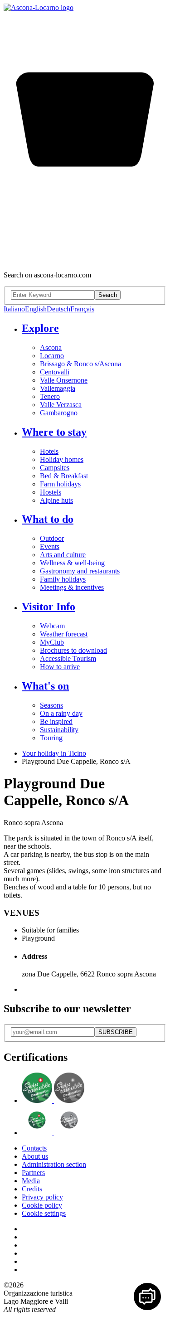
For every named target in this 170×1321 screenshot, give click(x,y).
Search (107, 294)
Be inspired (56, 721)
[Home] (38, 7)
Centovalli (54, 372)
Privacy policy (42, 1197)
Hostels (50, 492)
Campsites (54, 467)
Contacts (34, 1148)
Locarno (52, 355)
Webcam (52, 626)
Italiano (14, 309)
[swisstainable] (53, 1100)
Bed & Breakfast (64, 476)
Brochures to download (73, 650)
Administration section (54, 1164)
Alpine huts (56, 500)
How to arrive (60, 666)
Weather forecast (63, 634)
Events (49, 546)
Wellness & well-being (72, 563)
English (36, 309)
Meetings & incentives (72, 587)
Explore (40, 328)
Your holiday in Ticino (54, 753)
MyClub (52, 642)
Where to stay (54, 432)
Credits (32, 1189)
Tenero (50, 396)
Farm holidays (60, 484)
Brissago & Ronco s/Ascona (80, 364)
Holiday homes (61, 459)
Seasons (51, 705)
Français (82, 309)
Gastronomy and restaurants (80, 571)
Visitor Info (48, 606)
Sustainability (59, 729)
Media (31, 1181)
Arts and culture (63, 555)
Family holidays (63, 579)
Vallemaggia (57, 388)
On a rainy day (61, 713)
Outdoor (52, 538)
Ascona (51, 347)
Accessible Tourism (68, 658)
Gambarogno (59, 413)
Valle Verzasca (61, 404)
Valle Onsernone (63, 380)
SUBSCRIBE (115, 1032)
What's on (45, 686)
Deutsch (58, 309)
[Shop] (85, 259)
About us (35, 1156)
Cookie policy (42, 1205)
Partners (33, 1172)
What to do (47, 519)
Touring (51, 738)
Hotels (49, 451)
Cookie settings (44, 1213)
